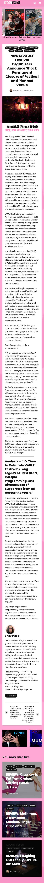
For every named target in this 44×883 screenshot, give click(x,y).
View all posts (11, 696)
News (11, 51)
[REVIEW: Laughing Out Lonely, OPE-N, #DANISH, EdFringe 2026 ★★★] (22, 858)
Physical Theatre (27, 848)
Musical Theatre (22, 806)
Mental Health (29, 767)
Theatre (19, 51)
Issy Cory (13, 871)
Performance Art (13, 848)
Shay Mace (17, 90)
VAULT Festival (29, 51)
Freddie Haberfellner (16, 832)
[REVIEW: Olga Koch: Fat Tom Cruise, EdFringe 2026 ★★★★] (22, 780)
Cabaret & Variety (11, 48)
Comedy (23, 48)
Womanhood (11, 770)
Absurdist (10, 845)
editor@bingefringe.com (22, 689)
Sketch (32, 806)
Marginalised (33, 48)
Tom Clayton (14, 793)
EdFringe (18, 767)
